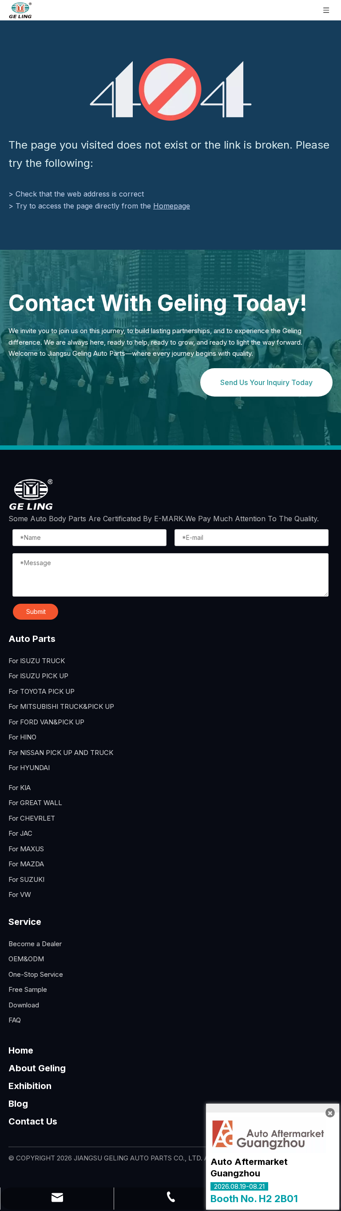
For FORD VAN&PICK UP (46, 722)
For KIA (19, 787)
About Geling (37, 1068)
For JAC (20, 833)
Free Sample (27, 989)
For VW (19, 894)
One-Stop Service (35, 974)
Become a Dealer (35, 944)
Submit (36, 611)
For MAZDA (26, 864)
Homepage (171, 205)
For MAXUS (26, 849)
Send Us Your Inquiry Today (266, 382)
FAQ (14, 1020)
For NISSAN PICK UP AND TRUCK (60, 752)
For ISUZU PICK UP (38, 676)
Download (23, 1005)
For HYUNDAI (29, 767)
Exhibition (30, 1086)
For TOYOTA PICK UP (41, 691)
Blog (18, 1103)
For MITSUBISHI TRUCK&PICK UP (61, 706)
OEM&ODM (26, 959)
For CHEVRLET (31, 818)
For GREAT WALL (35, 802)
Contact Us (32, 1121)
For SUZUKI (26, 879)
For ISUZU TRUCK (36, 661)
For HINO (22, 737)
